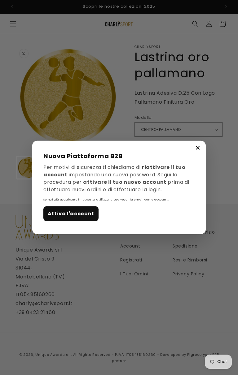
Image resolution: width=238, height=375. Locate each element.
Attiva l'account (71, 213)
